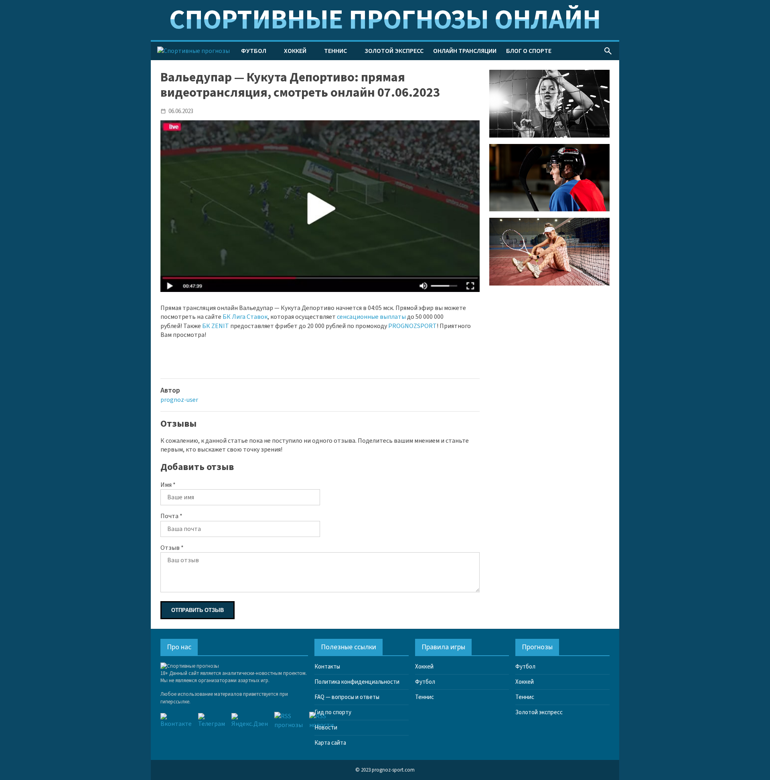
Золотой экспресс (394, 51)
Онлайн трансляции (464, 51)
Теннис (335, 51)
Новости (325, 727)
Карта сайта (330, 743)
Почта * (171, 516)
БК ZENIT (215, 326)
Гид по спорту (332, 712)
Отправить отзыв (197, 610)
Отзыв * (172, 547)
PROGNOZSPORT (412, 326)
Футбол (253, 51)
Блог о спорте (528, 51)
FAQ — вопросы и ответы (346, 697)
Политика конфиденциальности (356, 682)
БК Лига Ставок (245, 316)
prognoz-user (179, 399)
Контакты (327, 666)
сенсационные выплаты (371, 316)
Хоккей (295, 51)
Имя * (168, 484)
